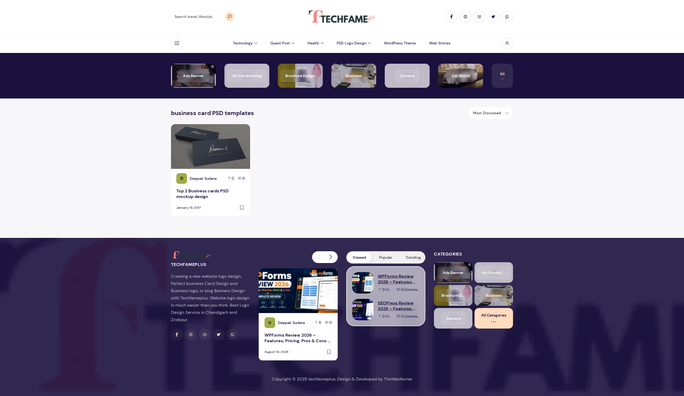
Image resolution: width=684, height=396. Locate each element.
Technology (243, 43)
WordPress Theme (400, 43)
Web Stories (439, 43)
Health (313, 43)
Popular (385, 257)
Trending (413, 257)
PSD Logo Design (351, 43)
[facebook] (451, 16)
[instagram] (465, 16)
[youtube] (479, 16)
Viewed (359, 257)
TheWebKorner (398, 379)
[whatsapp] (507, 16)
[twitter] (493, 16)
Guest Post (280, 43)
